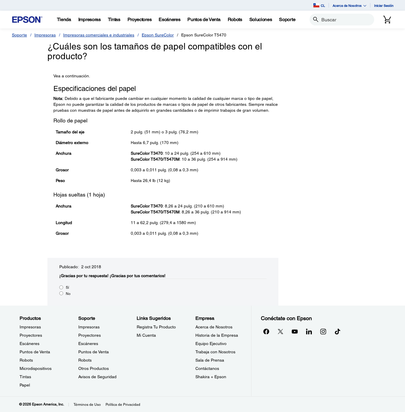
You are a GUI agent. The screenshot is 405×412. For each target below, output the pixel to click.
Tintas (25, 376)
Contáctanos (207, 368)
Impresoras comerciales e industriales (98, 35)
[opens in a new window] (337, 331)
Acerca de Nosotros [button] (347, 5)
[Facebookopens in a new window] (266, 331)
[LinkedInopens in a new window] (309, 331)
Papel (25, 385)
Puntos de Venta (35, 351)
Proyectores (31, 335)
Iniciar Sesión (383, 5)
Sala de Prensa (209, 360)
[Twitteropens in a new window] (280, 331)
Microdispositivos (36, 368)
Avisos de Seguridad (97, 376)
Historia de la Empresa (216, 335)
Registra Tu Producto (156, 327)
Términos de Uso (87, 405)
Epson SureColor (158, 35)
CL (323, 5)
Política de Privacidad (123, 405)
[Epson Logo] (27, 19)
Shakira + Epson (210, 376)
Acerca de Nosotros (213, 327)
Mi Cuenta (146, 335)
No (68, 294)
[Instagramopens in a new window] (323, 331)
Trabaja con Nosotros (215, 351)
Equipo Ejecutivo (211, 343)
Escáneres (29, 343)
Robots (26, 360)
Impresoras (45, 35)
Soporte (19, 35)
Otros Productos (93, 368)
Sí (67, 287)
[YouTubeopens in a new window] (294, 331)
